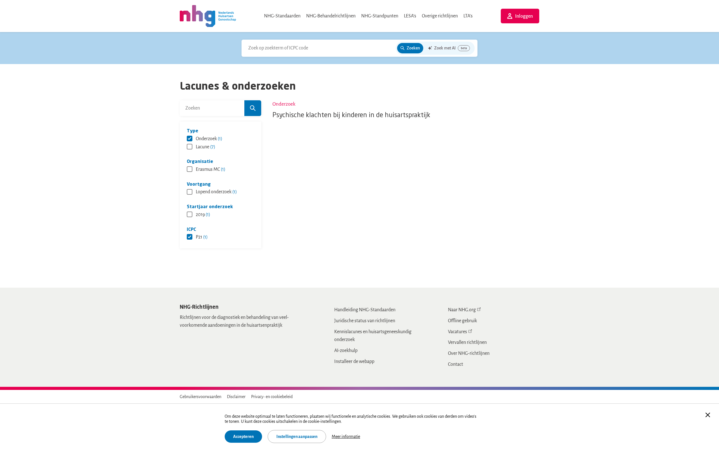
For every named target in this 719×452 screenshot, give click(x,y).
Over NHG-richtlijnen (469, 353)
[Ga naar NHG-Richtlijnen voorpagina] (208, 16)
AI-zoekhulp (346, 350)
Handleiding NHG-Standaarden (364, 309)
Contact (455, 364)
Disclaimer (236, 396)
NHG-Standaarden (282, 16)
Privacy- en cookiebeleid (272, 396)
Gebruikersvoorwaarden (200, 396)
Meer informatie (346, 436)
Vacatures (457, 331)
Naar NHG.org (462, 309)
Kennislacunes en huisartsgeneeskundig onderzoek (372, 335)
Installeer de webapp (354, 361)
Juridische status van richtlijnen (364, 320)
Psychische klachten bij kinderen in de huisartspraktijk (351, 115)
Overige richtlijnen (440, 16)
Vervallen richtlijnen (467, 342)
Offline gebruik (462, 320)
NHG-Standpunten (379, 16)
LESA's (410, 16)
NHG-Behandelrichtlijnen (331, 16)
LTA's (468, 16)
